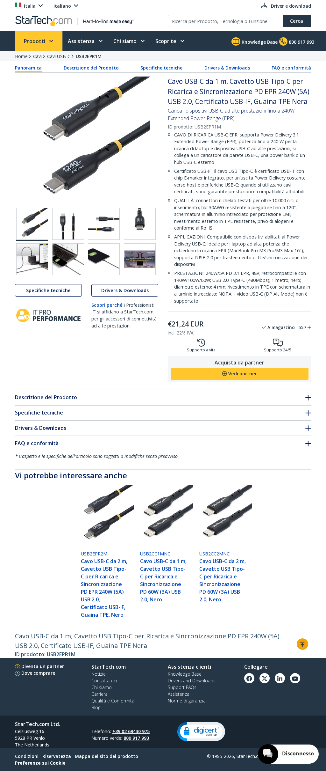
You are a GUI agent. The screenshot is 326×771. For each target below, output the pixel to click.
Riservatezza (56, 756)
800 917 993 (136, 738)
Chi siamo (125, 41)
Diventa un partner (42, 666)
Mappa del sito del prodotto (106, 756)
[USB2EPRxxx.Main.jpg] (32, 224)
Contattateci (104, 681)
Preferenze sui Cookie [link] (40, 763)
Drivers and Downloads (192, 681)
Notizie (98, 674)
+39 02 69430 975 (131, 731)
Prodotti (35, 41)
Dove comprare (38, 673)
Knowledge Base (259, 42)
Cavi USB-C (58, 56)
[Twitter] (264, 678)
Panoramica (28, 68)
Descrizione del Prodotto (91, 68)
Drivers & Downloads (227, 68)
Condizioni (27, 756)
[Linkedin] (280, 678)
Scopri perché (107, 305)
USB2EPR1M (89, 56)
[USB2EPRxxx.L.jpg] (104, 224)
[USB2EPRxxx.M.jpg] (140, 224)
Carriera (99, 694)
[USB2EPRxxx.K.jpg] (68, 224)
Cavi (37, 56)
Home (21, 56)
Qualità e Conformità (112, 701)
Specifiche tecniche (161, 68)
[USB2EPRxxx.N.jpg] (32, 259)
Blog (95, 707)
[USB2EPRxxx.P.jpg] (104, 259)
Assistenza (82, 41)
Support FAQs (182, 687)
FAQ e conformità (291, 68)
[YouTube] (295, 678)
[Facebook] (249, 678)
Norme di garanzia (187, 701)
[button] (201, 731)
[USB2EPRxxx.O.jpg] (68, 259)
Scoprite (166, 41)
